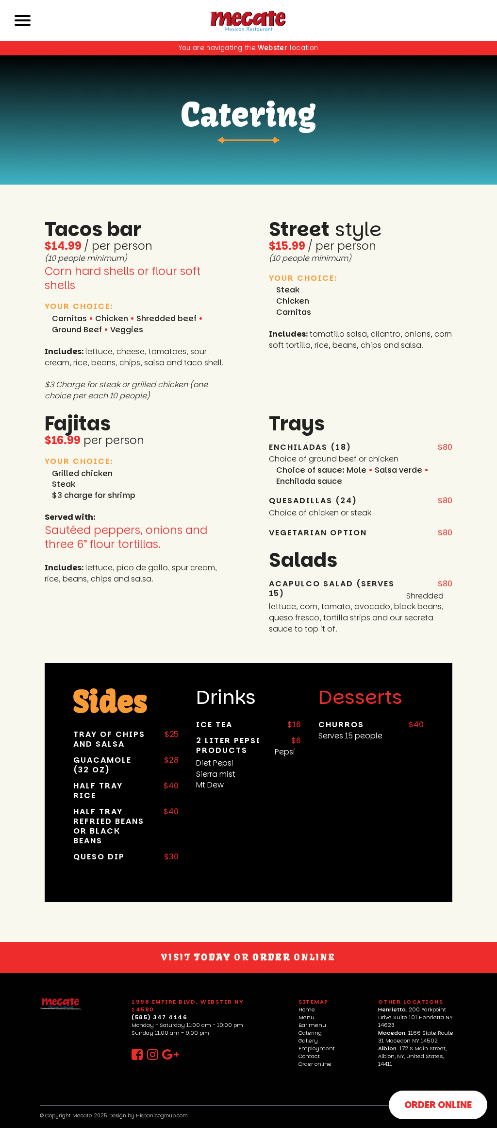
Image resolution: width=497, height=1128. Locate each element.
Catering (310, 1033)
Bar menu (312, 1025)
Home (306, 1009)
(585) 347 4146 (159, 1017)
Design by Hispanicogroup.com (148, 1115)
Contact (309, 1056)
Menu (306, 1017)
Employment (316, 1048)
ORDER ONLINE (438, 1104)
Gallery (308, 1040)
